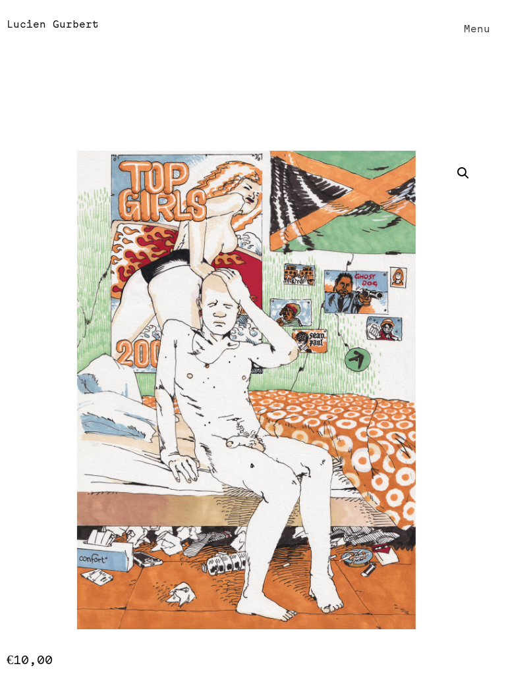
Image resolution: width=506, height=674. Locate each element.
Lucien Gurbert (53, 24)
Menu (477, 29)
